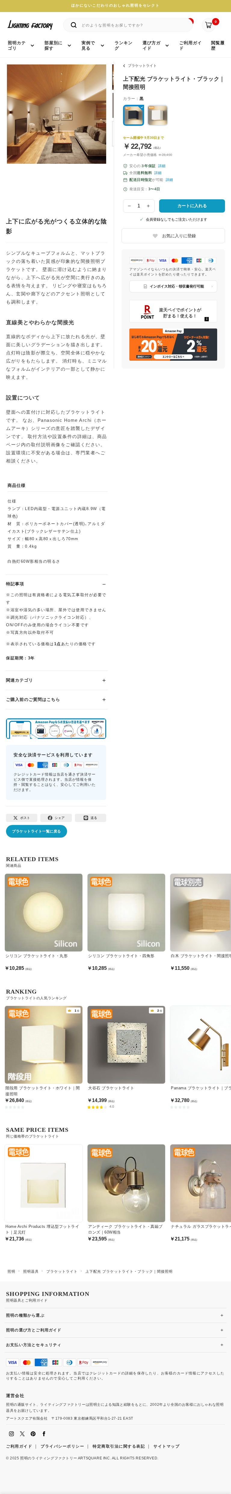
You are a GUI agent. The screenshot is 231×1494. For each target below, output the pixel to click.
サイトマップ (166, 1446)
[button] (19, 128)
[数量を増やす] (148, 206)
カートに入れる (192, 205)
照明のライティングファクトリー (48, 1458)
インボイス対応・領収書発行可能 (177, 286)
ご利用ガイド (19, 1446)
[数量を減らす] (129, 206)
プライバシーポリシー (62, 1446)
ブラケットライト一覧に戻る (36, 831)
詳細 (161, 166)
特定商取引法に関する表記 (119, 1446)
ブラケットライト (142, 65)
